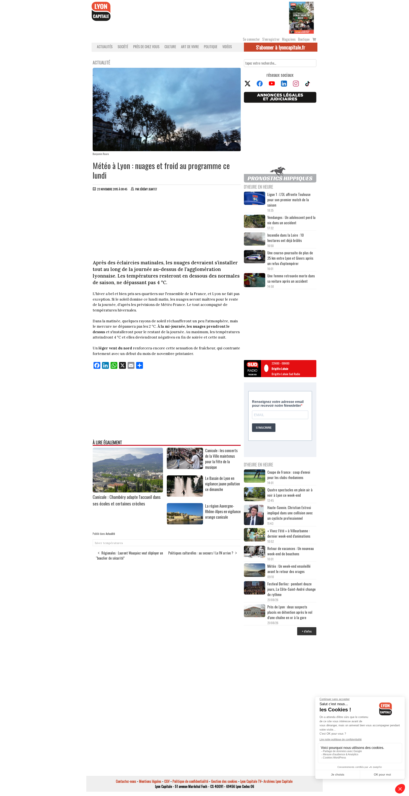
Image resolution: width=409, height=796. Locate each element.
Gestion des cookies (224, 781)
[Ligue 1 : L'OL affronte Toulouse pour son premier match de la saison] (254, 199)
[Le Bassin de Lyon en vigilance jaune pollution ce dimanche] (185, 495)
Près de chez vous (146, 46)
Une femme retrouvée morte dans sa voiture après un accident (291, 278)
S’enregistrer (271, 39)
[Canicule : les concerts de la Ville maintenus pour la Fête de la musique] (185, 467)
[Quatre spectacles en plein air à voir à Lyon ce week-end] (254, 494)
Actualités (104, 46)
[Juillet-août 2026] (301, 17)
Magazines (289, 39)
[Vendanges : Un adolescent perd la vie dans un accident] (254, 222)
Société (123, 46)
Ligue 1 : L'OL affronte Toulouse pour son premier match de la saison (289, 200)
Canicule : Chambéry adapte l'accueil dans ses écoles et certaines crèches (127, 500)
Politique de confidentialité (190, 781)
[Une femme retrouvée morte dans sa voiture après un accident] (254, 280)
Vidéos (227, 46)
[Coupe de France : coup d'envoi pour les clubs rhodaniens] (254, 476)
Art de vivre (190, 46)
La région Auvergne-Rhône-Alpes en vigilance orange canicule (223, 511)
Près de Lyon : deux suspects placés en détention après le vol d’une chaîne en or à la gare (289, 612)
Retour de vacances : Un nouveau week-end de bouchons (290, 551)
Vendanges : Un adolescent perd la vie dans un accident (291, 220)
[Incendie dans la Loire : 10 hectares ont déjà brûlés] (254, 239)
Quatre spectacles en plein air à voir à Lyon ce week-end (290, 492)
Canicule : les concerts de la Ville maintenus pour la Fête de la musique (221, 459)
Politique (210, 46)
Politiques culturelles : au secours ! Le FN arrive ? (200, 553)
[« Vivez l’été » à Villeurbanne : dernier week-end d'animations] (254, 535)
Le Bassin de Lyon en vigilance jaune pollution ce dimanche (222, 483)
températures (113, 543)
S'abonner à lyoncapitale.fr (280, 47)
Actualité (110, 533)
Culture (170, 46)
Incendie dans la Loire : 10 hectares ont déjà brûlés (285, 237)
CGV (167, 781)
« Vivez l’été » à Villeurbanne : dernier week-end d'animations (288, 533)
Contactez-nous (126, 781)
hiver (98, 543)
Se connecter (251, 39)
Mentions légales (150, 781)
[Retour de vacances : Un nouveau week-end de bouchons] (254, 552)
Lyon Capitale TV (250, 781)
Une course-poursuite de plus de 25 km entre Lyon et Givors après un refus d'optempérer (290, 258)
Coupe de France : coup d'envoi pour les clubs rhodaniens (288, 474)
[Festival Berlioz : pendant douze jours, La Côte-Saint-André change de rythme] (254, 588)
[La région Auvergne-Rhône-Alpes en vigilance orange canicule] (185, 522)
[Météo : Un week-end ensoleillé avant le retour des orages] (254, 570)
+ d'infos (307, 631)
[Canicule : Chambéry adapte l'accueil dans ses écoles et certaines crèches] (128, 491)
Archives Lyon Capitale (278, 781)
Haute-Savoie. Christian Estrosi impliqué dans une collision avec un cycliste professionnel (290, 513)
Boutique (304, 39)
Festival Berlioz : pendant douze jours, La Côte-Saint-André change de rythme (291, 589)
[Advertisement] (167, 226)
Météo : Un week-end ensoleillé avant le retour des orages (289, 568)
